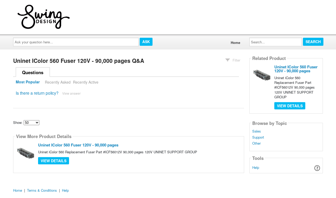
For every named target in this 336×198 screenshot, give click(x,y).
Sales (256, 131)
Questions (32, 72)
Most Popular (28, 82)
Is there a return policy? (37, 93)
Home (235, 42)
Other (256, 143)
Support (258, 137)
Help (255, 167)
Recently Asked (58, 82)
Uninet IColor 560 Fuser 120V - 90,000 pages (78, 145)
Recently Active (85, 82)
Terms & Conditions (42, 190)
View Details (53, 160)
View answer (71, 93)
